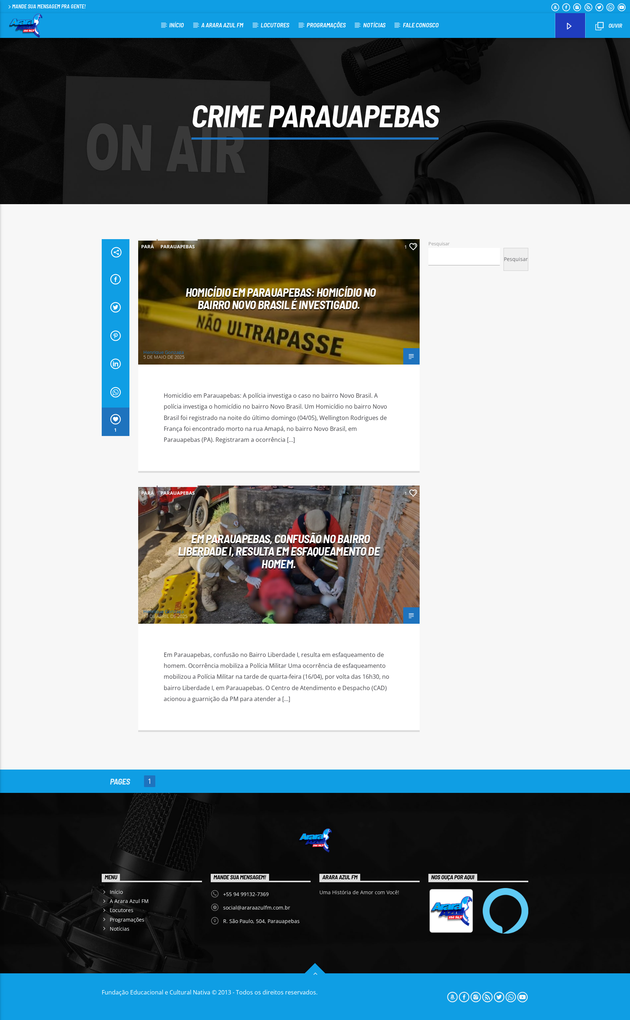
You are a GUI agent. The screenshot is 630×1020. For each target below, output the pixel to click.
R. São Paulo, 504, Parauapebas (261, 921)
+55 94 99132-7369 (246, 894)
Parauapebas (177, 246)
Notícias (374, 24)
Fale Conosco (421, 24)
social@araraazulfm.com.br (256, 907)
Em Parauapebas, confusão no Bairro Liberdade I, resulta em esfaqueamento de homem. (279, 551)
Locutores (275, 24)
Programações (326, 24)
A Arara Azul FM (222, 24)
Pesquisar (439, 243)
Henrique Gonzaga (163, 352)
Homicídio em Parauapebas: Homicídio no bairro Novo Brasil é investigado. (281, 298)
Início (176, 24)
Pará (147, 246)
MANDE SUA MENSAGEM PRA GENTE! (49, 6)
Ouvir (614, 25)
